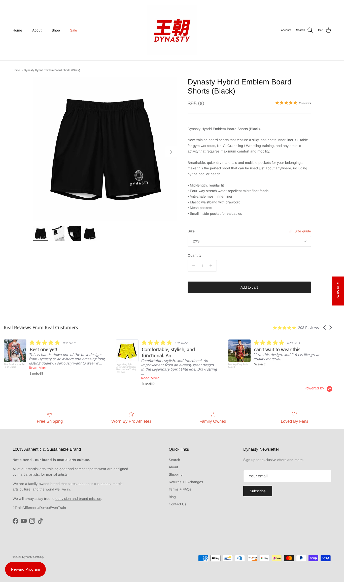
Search (174, 460)
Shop (56, 30)
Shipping (176, 474)
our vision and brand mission (78, 499)
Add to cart (249, 287)
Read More (38, 367)
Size (191, 231)
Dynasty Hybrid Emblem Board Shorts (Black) (52, 70)
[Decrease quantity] (192, 265)
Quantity (194, 255)
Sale (73, 30)
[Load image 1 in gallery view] (105, 149)
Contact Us (177, 504)
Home (17, 30)
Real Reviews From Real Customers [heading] (41, 327)
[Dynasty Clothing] (172, 30)
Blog (172, 497)
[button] (325, 327)
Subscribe (258, 491)
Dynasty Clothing (32, 556)
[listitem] (54, 357)
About (37, 30)
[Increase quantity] (212, 265)
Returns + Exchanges (186, 482)
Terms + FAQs (180, 489)
